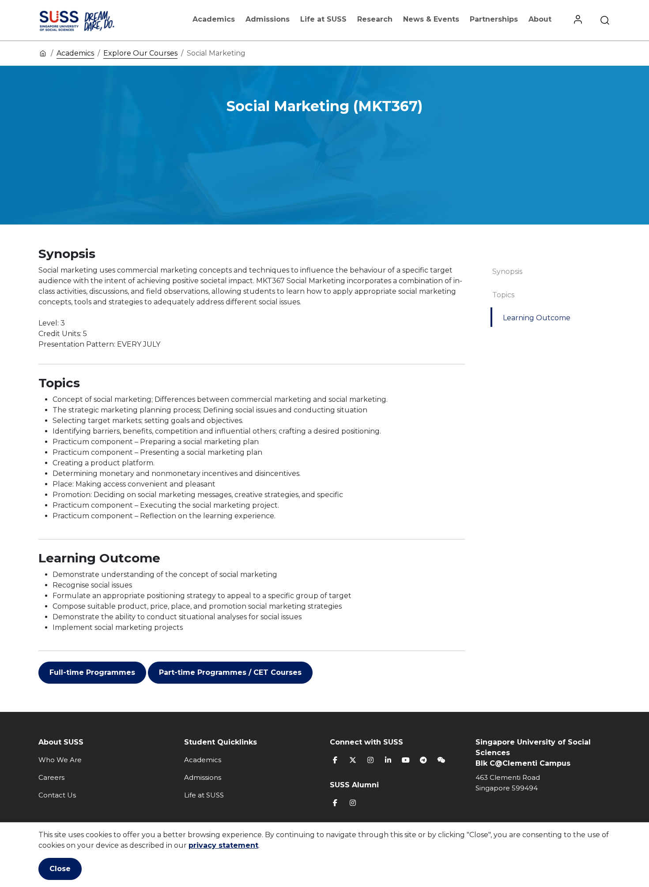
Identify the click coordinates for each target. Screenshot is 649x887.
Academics (213, 19)
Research (374, 19)
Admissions (267, 19)
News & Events (431, 19)
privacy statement (223, 845)
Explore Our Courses (140, 53)
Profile (578, 20)
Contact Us (57, 795)
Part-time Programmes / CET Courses (230, 672)
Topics (503, 295)
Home (42, 53)
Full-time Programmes (92, 672)
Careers (51, 777)
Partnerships (494, 19)
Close (60, 869)
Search (605, 20)
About (539, 19)
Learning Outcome (536, 318)
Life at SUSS (323, 19)
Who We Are (60, 760)
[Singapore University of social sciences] (91, 20)
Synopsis (507, 271)
